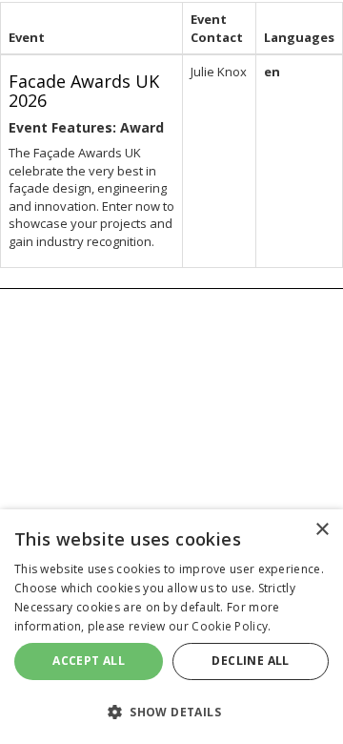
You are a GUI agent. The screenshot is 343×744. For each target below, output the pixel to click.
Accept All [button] (88, 660)
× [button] (321, 530)
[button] (171, 711)
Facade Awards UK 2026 (84, 91)
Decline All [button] (250, 660)
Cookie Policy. (231, 626)
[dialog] (171, 626)
